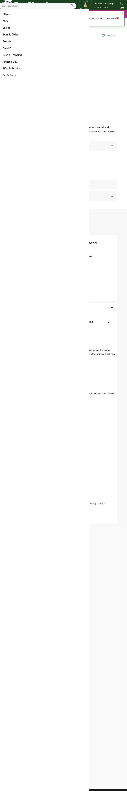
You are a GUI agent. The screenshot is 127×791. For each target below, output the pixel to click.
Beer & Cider (10, 34)
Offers (6, 14)
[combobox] (94, 321)
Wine (5, 21)
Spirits (6, 28)
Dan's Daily (9, 75)
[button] (85, 5)
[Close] (122, 13)
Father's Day (9, 62)
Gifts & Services (12, 68)
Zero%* (6, 48)
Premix (6, 41)
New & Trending (12, 55)
